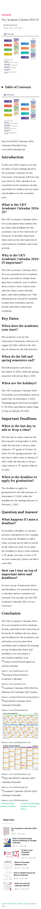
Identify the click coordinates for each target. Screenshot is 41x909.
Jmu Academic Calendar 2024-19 (24, 829)
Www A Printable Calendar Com (22, 863)
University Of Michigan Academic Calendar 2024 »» (30, 806)
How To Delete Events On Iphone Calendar (24, 874)
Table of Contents (18, 87)
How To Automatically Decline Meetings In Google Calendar (24, 840)
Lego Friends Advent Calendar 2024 (14, 904)
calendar (6, 15)
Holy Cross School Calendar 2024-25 (22, 884)
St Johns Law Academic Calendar (27, 852)
